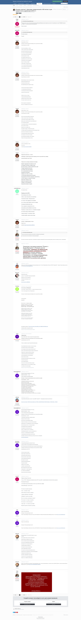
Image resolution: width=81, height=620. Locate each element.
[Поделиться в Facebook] (14, 612)
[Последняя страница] (26, 16)
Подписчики (64, 9)
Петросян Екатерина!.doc (24, 437)
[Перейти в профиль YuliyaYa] (17, 43)
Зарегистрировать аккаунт (27, 604)
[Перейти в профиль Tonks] (14, 10)
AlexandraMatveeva (17, 372)
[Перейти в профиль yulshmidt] (17, 536)
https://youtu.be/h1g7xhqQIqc (27, 146)
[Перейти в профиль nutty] (17, 513)
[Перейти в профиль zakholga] (17, 400)
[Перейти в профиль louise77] (17, 479)
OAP (17, 263)
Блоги (17, 5)
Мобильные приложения (46, 3)
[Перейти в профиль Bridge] (17, 24)
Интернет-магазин (21, 3)
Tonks (17, 230)
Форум (14, 5)
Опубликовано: (24, 19)
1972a (17, 333)
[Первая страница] (13, 16)
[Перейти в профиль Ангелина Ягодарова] (17, 445)
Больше (54, 3)
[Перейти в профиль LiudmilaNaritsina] (17, 191)
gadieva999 (17, 30)
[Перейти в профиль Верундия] (17, 276)
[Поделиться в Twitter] (13, 612)
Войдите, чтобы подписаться (58, 9)
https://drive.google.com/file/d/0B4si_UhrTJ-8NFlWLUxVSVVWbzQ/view (38, 326)
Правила (25, 5)
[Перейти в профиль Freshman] (17, 289)
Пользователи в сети (36, 5)
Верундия (17, 272)
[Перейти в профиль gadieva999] (17, 33)
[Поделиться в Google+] (16, 612)
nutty (17, 509)
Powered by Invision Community (40, 618)
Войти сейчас (53, 604)
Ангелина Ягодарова (17, 442)
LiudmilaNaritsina (17, 188)
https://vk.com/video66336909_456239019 (34, 564)
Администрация (30, 5)
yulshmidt (17, 533)
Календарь (20, 5)
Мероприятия (33, 3)
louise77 (17, 476)
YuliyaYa (17, 40)
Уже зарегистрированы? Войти (57, 1)
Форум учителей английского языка (22, 1)
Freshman (17, 286)
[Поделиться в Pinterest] (17, 612)
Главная (15, 3)
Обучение (27, 3)
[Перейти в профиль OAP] (17, 266)
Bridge (17, 19)
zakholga (17, 397)
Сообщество (39, 3)
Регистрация (65, 1)
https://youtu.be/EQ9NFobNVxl (61, 514)
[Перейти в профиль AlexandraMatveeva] (17, 375)
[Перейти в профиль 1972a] (17, 336)
